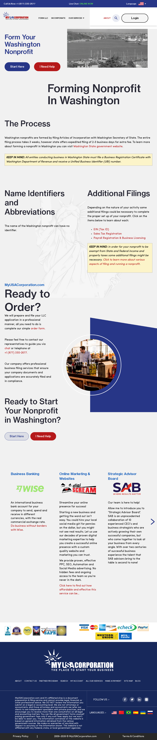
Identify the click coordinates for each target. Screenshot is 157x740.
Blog (137, 681)
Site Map (128, 681)
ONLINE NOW (86, 3)
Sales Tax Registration (108, 234)
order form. (38, 328)
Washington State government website (98, 146)
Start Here (17, 66)
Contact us (30, 681)
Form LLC (43, 18)
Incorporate (58, 18)
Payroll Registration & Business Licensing (120, 238)
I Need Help (47, 66)
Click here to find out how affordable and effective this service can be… (77, 589)
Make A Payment (113, 681)
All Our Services (94, 681)
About (107, 18)
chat (7, 348)
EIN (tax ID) (101, 229)
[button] (153, 522)
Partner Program (48, 681)
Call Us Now (9, 3)
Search (64, 681)
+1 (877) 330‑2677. (16, 352)
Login (135, 18)
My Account (76, 681)
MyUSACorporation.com (24, 285)
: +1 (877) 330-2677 (25, 3)
